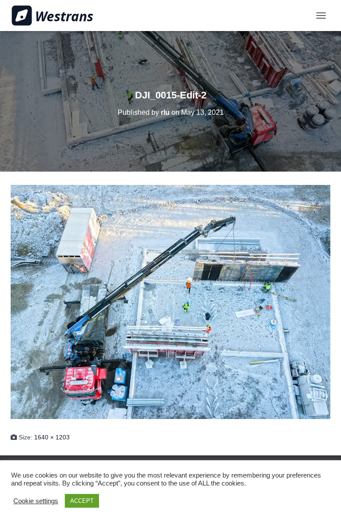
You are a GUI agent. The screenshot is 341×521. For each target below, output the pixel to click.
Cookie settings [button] (35, 501)
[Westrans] (56, 15)
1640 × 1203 (52, 437)
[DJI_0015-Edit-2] (170, 301)
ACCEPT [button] (82, 500)
